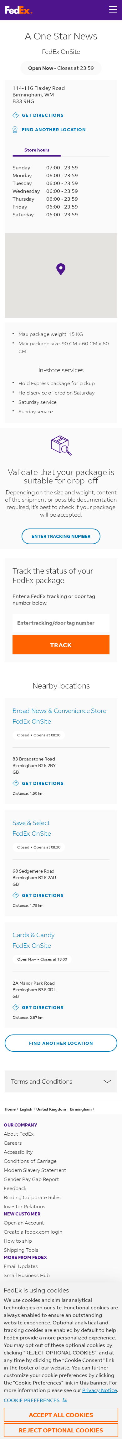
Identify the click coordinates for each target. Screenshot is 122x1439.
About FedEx (19, 1133)
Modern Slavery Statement (35, 1170)
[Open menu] (113, 10)
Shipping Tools (21, 1249)
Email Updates (21, 1266)
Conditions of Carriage (30, 1161)
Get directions (38, 115)
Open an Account (24, 1222)
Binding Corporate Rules (32, 1197)
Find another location (54, 129)
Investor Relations (24, 1206)
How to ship (18, 1240)
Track (61, 645)
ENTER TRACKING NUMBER (61, 536)
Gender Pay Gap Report (31, 1179)
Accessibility (18, 1151)
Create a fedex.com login (33, 1231)
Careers (13, 1142)
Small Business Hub (27, 1275)
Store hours (36, 150)
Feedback (15, 1188)
